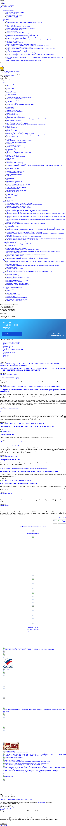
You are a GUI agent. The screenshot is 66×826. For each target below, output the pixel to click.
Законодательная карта (12, 222)
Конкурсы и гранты (8, 10)
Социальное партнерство (13, 110)
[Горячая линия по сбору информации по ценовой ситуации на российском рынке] (26, 763)
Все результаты (4, 66)
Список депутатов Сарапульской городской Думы (20, 133)
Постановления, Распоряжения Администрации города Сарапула (24, 204)
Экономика (9, 90)
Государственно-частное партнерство (16, 299)
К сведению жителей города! (10, 378)
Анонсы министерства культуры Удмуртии (18, 26)
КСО (4, 193)
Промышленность (11, 293)
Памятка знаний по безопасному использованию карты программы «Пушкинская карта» (30, 48)
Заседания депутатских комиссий (15, 148)
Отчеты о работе (11, 149)
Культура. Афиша (8, 346)
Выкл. (12, 5)
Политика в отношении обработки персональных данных (16, 799)
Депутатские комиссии (12, 146)
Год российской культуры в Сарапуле (16, 51)
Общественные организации (14, 120)
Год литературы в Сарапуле (14, 55)
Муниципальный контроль (13, 183)
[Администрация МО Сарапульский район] (15, 752)
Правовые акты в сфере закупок (15, 246)
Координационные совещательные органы (18, 184)
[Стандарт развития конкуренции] (13, 757)
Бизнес (8, 290)
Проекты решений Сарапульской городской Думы (20, 212)
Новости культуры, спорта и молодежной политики (20, 28)
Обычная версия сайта (6, 6)
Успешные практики (12, 16)
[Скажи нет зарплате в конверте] (12, 760)
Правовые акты (10, 262)
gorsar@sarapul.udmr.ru (9, 75)
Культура (5, 21)
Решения (8, 139)
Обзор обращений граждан (13, 145)
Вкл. (9, 5)
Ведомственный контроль (13, 114)
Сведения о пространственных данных (17, 123)
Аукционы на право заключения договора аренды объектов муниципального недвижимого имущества (34, 238)
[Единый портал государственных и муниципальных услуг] (20, 648)
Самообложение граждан (13, 100)
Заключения (9, 198)
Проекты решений (11, 137)
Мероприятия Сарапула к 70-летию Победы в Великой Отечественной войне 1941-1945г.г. (31, 54)
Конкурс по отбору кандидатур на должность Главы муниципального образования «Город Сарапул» (34, 165)
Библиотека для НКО (12, 18)
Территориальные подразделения (15, 117)
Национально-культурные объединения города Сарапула (22, 35)
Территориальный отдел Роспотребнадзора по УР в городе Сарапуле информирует (29, 471)
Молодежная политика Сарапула (15, 32)
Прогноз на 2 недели (33, 631)
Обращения (6, 273)
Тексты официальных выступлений (16, 187)
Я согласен (3, 823)
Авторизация (3, 825)
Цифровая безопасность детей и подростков (18, 50)
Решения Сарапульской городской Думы (17, 206)
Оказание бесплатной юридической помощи (18, 284)
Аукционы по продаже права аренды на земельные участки (22, 239)
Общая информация (11, 84)
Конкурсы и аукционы (9, 225)
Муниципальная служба (13, 180)
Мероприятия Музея (8, 350)
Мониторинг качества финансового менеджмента (20, 104)
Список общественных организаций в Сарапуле (19, 34)
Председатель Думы (11, 127)
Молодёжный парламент (13, 136)
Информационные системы (14, 174)
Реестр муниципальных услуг (14, 268)
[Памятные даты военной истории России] (11, 750)
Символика (9, 87)
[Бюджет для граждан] (9, 751)
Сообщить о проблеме (12, 334)
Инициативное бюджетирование (15, 98)
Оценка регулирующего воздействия (16, 297)
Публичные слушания (12, 151)
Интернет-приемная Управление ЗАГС (17, 283)
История (8, 85)
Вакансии (9, 161)
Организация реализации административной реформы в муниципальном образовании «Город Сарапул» (35, 261)
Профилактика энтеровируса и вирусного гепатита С (21, 44)
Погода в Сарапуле (33, 627)
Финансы (9, 91)
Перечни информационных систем (16, 142)
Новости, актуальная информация (15, 300)
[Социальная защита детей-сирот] (4, 673)
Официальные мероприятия (14, 181)
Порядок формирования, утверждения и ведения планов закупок (24, 257)
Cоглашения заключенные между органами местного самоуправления (25, 223)
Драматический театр (9, 352)
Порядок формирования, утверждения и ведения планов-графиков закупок (27, 258)
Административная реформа (14, 172)
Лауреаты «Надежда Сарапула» (15, 42)
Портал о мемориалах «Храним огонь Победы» (19, 47)
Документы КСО (11, 200)
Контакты (9, 177)
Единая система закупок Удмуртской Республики (20, 244)
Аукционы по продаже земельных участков (18, 241)
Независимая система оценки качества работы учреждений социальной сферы (28, 119)
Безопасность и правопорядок (14, 111)
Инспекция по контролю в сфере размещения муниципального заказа (25, 254)
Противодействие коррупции (14, 116)
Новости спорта (7, 345)
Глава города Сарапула (12, 168)
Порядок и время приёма (13, 276)
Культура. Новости (8, 348)
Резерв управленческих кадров (14, 121)
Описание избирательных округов (15, 156)
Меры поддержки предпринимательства (17, 289)
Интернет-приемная (11, 274)
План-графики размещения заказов (16, 248)
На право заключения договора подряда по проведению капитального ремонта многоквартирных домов (35, 229)
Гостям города (7, 19)
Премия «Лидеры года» (12, 41)
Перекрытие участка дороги (10, 460)
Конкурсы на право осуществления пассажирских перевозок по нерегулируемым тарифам (31, 228)
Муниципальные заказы (9, 242)
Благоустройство (11, 94)
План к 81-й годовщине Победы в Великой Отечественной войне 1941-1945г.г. (28, 45)
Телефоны (9, 175)
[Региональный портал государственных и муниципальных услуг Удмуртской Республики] (28, 649)
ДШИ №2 (6, 355)
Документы (6, 201)
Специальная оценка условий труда (16, 164)
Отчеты (8, 197)
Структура (9, 129)
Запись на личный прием (13, 278)
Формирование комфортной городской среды (18, 97)
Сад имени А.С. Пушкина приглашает (13, 349)
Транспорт (9, 101)
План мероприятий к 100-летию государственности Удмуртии (23, 60)
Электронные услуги (12, 264)
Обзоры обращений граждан (14, 281)
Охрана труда (10, 108)
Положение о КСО (11, 196)
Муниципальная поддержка (14, 15)
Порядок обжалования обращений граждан (18, 277)
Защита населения (11, 113)
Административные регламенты (15, 270)
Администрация (7, 167)
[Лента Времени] (8, 776)
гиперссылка (41, 802)
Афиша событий (10, 25)
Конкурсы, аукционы (12, 296)
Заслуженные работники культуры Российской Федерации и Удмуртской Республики (30, 39)
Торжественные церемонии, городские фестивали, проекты (22, 37)
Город (4, 82)
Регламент (9, 143)
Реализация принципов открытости (16, 190)
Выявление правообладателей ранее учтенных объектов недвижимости (26, 124)
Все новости (62, 517)
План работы (10, 158)
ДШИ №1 (6, 353)
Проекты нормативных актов (14, 255)
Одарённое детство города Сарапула (16, 38)
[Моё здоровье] (12, 696)
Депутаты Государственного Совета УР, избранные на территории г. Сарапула (28, 135)
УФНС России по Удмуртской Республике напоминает (19, 483)
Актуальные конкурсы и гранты (15, 12)
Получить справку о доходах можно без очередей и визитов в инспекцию (25, 445)
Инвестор (9, 292)
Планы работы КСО (12, 194)
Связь (8, 105)
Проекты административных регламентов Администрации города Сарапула (27, 210)
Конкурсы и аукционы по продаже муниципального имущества (24, 232)
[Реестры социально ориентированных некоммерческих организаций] (22, 764)
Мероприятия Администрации (11, 342)
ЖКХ (7, 95)
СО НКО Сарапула (11, 13)
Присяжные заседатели (12, 191)
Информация (10, 178)
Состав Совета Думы (12, 130)
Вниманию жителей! (7, 434)
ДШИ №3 (6, 356)
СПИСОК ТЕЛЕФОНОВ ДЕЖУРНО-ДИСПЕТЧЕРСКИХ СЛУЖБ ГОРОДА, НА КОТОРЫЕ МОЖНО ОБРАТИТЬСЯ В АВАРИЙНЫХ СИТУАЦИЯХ (33, 369)
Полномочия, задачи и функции (15, 132)
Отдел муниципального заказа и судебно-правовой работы (22, 249)
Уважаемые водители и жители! (11, 412)
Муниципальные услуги (10, 260)
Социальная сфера (11, 92)
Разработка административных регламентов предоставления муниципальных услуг (29, 271)
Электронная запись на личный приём (17, 280)
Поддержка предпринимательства (15, 103)
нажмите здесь (21, 820)
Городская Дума (7, 126)
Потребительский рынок (13, 294)
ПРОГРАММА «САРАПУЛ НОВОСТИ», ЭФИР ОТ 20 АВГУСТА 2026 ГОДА (27, 426)
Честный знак (5, 509)
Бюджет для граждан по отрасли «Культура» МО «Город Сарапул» (24, 53)
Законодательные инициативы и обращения (18, 152)
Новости (8, 159)
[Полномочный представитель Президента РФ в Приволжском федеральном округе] (26, 761)
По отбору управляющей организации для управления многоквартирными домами (29, 230)
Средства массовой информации (15, 153)
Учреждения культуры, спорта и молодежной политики (21, 23)
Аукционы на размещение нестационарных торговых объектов (23, 236)
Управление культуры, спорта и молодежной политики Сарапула (24, 22)
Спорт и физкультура (12, 31)
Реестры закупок (11, 245)
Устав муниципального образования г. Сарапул (19, 140)
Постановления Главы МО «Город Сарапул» (18, 207)
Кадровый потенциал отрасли (14, 29)
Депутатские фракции (12, 155)
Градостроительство (11, 107)
